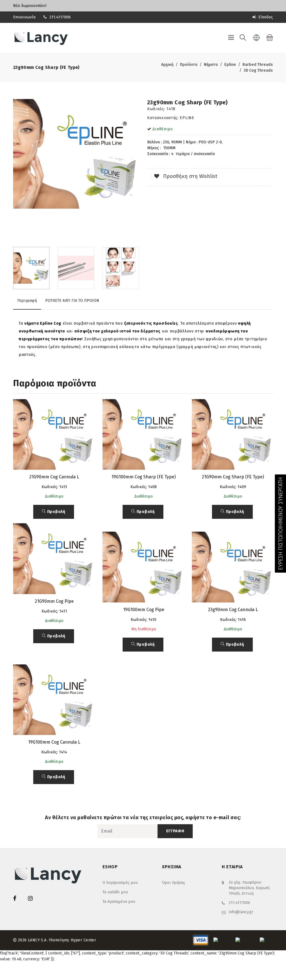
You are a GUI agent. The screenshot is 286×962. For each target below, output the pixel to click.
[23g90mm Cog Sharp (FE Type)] (76, 154)
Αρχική (167, 64)
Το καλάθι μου (115, 892)
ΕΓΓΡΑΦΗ (175, 831)
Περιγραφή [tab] (27, 300)
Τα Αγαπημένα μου (119, 901)
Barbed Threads (257, 64)
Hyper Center (83, 940)
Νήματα (211, 64)
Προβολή (55, 511)
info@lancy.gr (241, 912)
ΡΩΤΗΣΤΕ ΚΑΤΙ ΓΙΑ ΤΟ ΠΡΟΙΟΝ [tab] (72, 300)
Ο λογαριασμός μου (120, 882)
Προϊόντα (188, 64)
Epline (230, 64)
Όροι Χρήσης (173, 882)
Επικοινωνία (24, 17)
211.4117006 (60, 17)
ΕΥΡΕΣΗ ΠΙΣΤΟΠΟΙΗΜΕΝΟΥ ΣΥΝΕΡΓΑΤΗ (280, 523)
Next (136, 171)
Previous (16, 171)
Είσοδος (265, 17)
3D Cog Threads (258, 70)
